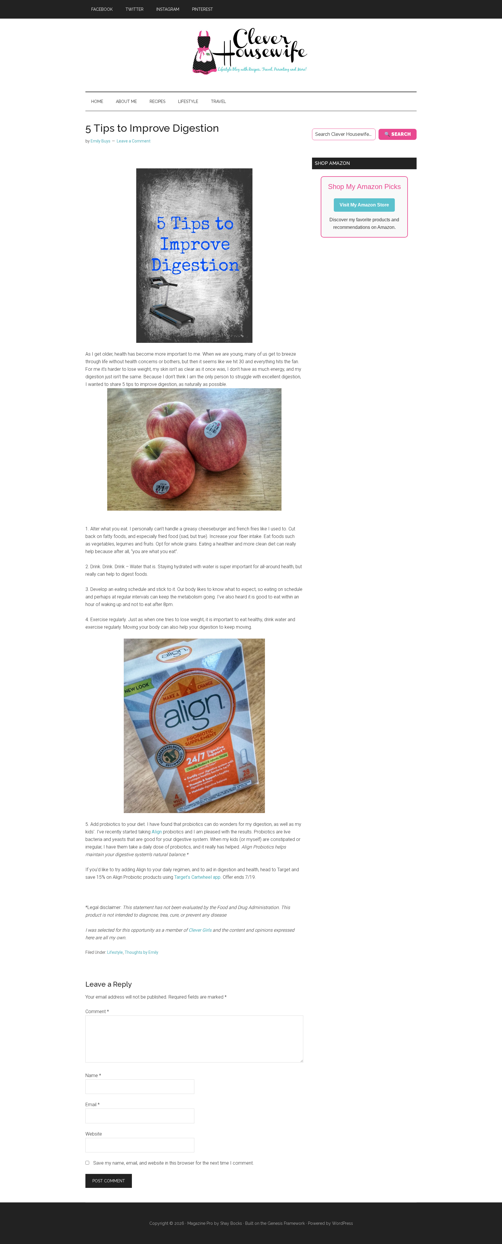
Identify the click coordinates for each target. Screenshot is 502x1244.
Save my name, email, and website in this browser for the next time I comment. (173, 1163)
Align (157, 832)
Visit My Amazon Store (364, 204)
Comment (97, 1011)
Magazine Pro (200, 1223)
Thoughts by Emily (141, 952)
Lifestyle (115, 952)
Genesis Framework (286, 1223)
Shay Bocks (231, 1223)
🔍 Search (397, 134)
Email (92, 1104)
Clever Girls (200, 930)
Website (93, 1134)
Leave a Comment (133, 141)
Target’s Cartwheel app (197, 877)
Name (93, 1075)
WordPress (342, 1223)
